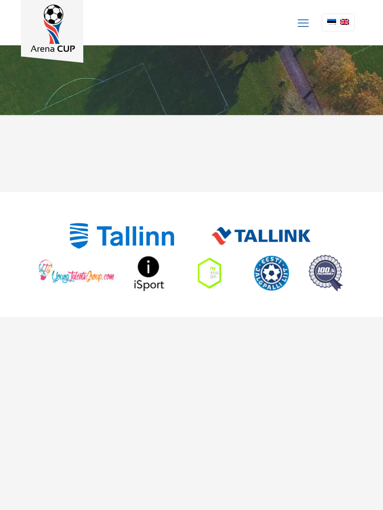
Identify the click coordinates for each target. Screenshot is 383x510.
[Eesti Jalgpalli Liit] (271, 273)
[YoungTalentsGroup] (76, 273)
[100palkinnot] (326, 273)
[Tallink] (261, 236)
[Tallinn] (122, 236)
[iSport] (149, 273)
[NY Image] (209, 273)
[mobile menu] (303, 22)
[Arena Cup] (52, 31)
